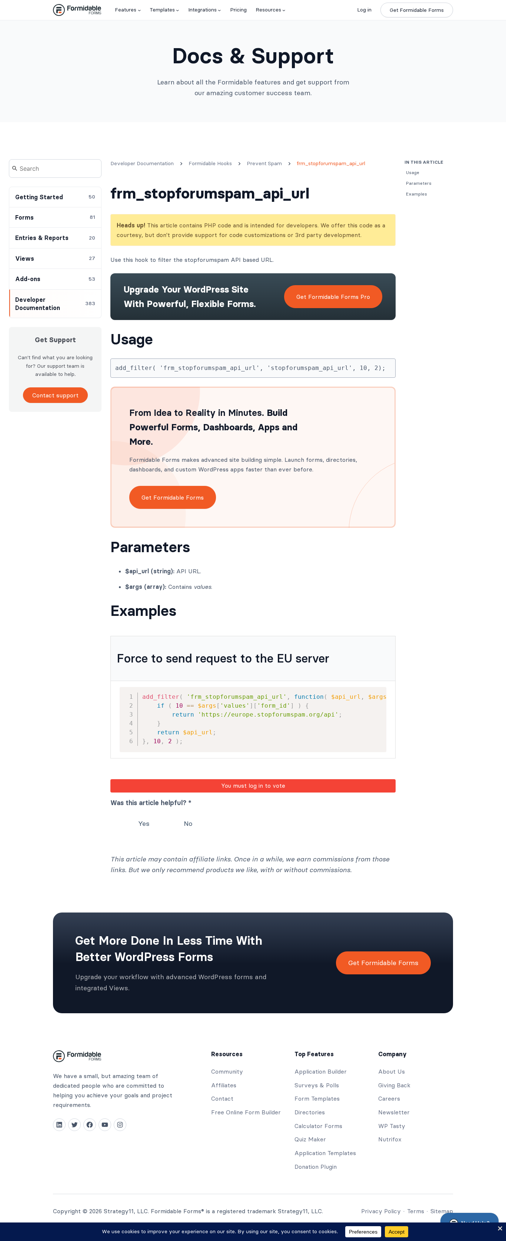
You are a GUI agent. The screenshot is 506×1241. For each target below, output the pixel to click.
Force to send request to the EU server (223, 658)
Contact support (55, 395)
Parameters (150, 547)
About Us (391, 1071)
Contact (222, 1098)
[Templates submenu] (177, 10)
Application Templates (325, 1153)
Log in (364, 9)
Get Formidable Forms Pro (333, 296)
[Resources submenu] (283, 10)
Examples (143, 610)
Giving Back (394, 1085)
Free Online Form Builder (246, 1112)
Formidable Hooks (210, 163)
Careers (389, 1098)
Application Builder (320, 1071)
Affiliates (223, 1085)
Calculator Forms (318, 1126)
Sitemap (441, 1211)
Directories (309, 1112)
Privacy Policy (381, 1211)
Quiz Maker (310, 1139)
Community (227, 1071)
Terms (415, 1211)
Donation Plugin (315, 1166)
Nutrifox (390, 1139)
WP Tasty (391, 1126)
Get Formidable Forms (417, 10)
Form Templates (317, 1098)
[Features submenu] (139, 10)
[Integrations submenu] (219, 10)
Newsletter (394, 1112)
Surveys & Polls (316, 1085)
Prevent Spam (264, 163)
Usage (131, 339)
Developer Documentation (142, 163)
